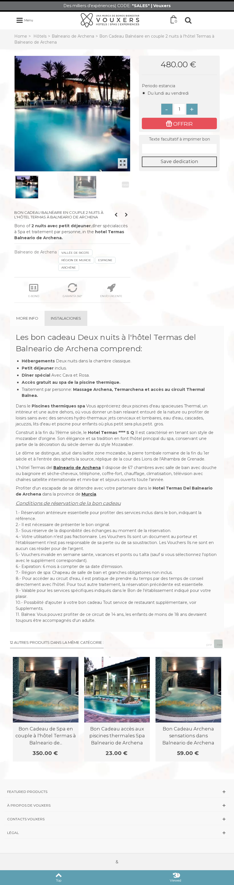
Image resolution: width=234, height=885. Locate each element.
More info (27, 318)
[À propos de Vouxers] (117, 805)
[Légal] (117, 833)
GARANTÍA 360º (72, 296)
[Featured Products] (117, 791)
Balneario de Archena (73, 36)
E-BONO (33, 296)
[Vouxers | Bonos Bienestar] (110, 20)
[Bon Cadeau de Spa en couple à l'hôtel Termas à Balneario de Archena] (45, 689)
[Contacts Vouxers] (117, 819)
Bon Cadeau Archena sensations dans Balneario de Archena (188, 736)
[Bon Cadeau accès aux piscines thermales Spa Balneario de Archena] (117, 689)
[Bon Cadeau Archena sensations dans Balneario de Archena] (188, 689)
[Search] (188, 20)
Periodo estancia (159, 85)
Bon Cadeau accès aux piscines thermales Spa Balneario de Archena (117, 736)
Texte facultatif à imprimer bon (179, 139)
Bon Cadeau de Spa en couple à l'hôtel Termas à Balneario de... (45, 736)
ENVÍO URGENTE (111, 296)
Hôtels (40, 36)
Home (20, 36)
